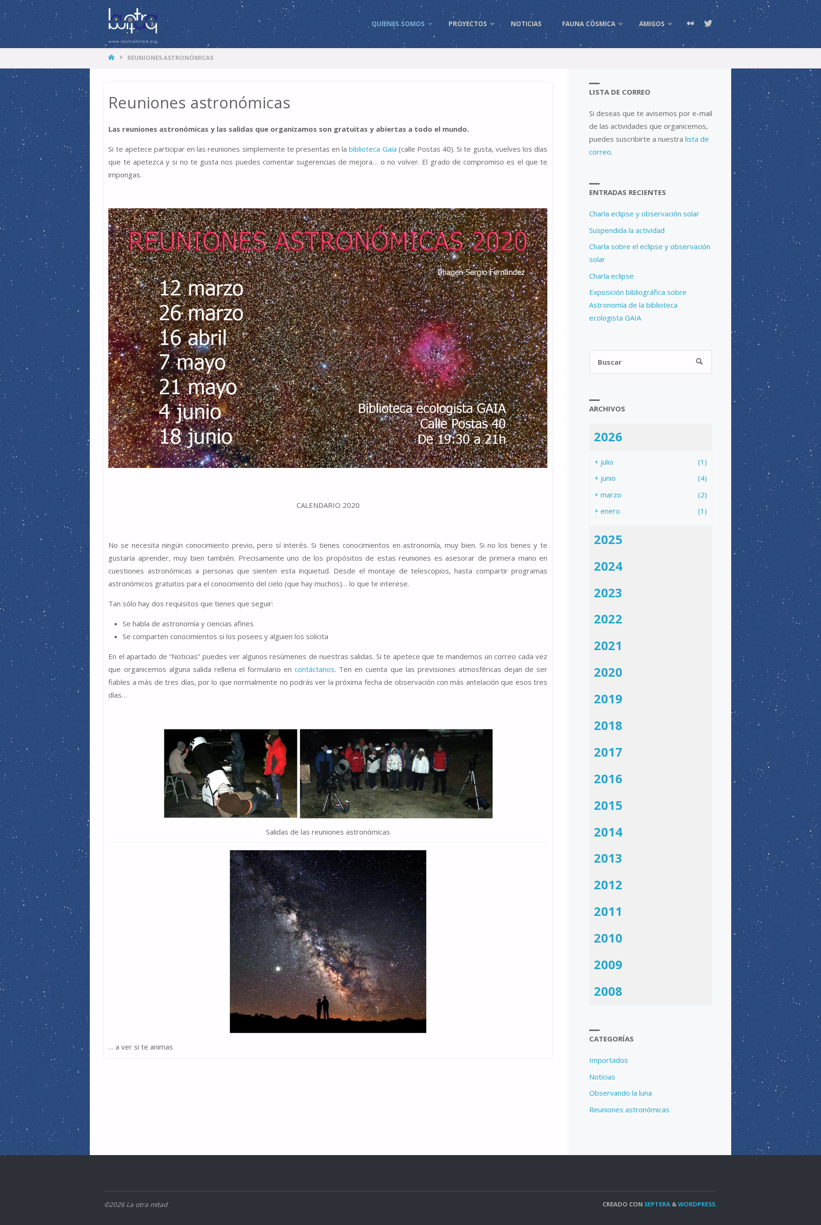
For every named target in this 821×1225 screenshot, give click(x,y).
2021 (608, 645)
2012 (608, 884)
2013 (608, 858)
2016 (608, 778)
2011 (608, 911)
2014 (608, 832)
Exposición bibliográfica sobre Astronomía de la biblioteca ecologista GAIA (638, 304)
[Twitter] (708, 24)
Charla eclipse (611, 276)
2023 (608, 592)
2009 (608, 964)
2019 (608, 698)
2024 (608, 566)
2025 (608, 539)
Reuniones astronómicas (629, 1109)
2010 (608, 938)
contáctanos (314, 669)
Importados (608, 1060)
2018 (608, 725)
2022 (608, 619)
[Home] (112, 57)
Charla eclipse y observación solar (644, 213)
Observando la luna (620, 1093)
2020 (608, 672)
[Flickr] (690, 24)
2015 (608, 805)
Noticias (602, 1076)
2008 (608, 991)
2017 (608, 752)
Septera (656, 1204)
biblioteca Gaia (372, 149)
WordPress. (697, 1204)
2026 (608, 436)
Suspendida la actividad (627, 230)
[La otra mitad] (132, 24)
